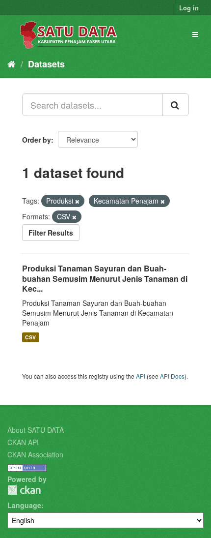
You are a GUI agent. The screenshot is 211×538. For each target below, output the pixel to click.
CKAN (24, 490)
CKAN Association (35, 454)
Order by (36, 140)
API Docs (172, 376)
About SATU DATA (35, 430)
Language (24, 505)
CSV (30, 337)
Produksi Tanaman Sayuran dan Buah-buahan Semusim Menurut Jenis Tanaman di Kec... (104, 279)
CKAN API (23, 442)
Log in (189, 7)
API (140, 376)
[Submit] (175, 104)
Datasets (46, 64)
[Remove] (77, 201)
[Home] (11, 63)
